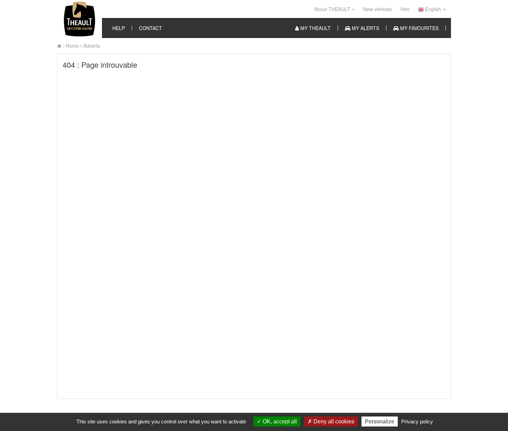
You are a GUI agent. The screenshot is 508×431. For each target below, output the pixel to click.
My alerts (364, 28)
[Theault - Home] (79, 19)
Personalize (379, 421)
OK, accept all (279, 421)
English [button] (433, 9)
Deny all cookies (333, 421)
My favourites (419, 28)
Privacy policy (417, 421)
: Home (70, 45)
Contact (150, 28)
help (118, 28)
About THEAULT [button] (332, 9)
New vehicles (377, 9)
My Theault (315, 28)
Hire (405, 9)
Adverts (91, 45)
